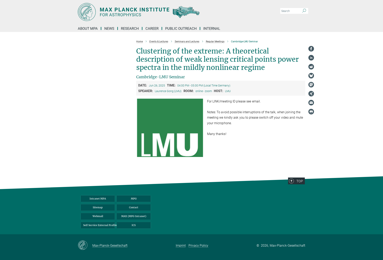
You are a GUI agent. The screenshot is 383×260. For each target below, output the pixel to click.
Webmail (98, 216)
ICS (134, 225)
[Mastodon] (311, 85)
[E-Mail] (311, 103)
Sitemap (98, 207)
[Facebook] (311, 49)
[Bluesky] (311, 76)
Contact (133, 207)
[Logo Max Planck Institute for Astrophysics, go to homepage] (152, 12)
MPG (134, 198)
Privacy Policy (198, 245)
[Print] (311, 112)
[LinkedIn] (311, 58)
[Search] (304, 11)
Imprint (181, 245)
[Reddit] (311, 67)
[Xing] (311, 94)
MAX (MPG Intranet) (133, 216)
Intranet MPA (98, 198)
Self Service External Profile (99, 225)
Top (299, 181)
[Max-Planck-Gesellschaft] (85, 245)
